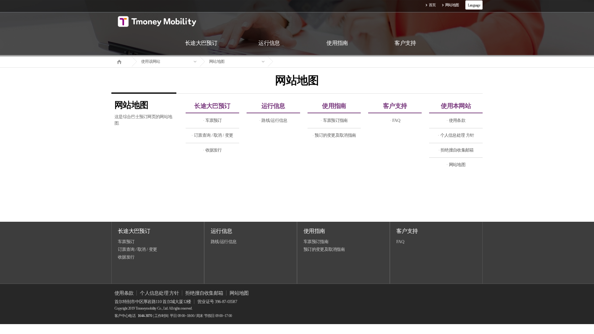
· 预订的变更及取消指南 (334, 135)
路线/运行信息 (223, 241)
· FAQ (395, 120)
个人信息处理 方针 (159, 293)
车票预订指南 (315, 241)
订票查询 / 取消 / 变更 (137, 249)
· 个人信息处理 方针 (456, 135)
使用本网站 (456, 105)
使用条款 (123, 293)
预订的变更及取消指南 (324, 249)
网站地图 (452, 5)
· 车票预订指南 (334, 120)
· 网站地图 (455, 164)
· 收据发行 (212, 150)
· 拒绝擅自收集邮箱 (456, 150)
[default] (302, 62)
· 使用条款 (455, 120)
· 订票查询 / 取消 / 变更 (212, 135)
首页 (432, 5)
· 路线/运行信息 (273, 120)
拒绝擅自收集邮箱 (204, 293)
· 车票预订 (212, 120)
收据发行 (126, 257)
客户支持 (395, 105)
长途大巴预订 (212, 105)
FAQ (400, 241)
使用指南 (334, 105)
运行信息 (273, 105)
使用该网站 (150, 61)
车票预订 (126, 241)
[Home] (121, 61)
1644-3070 (145, 316)
